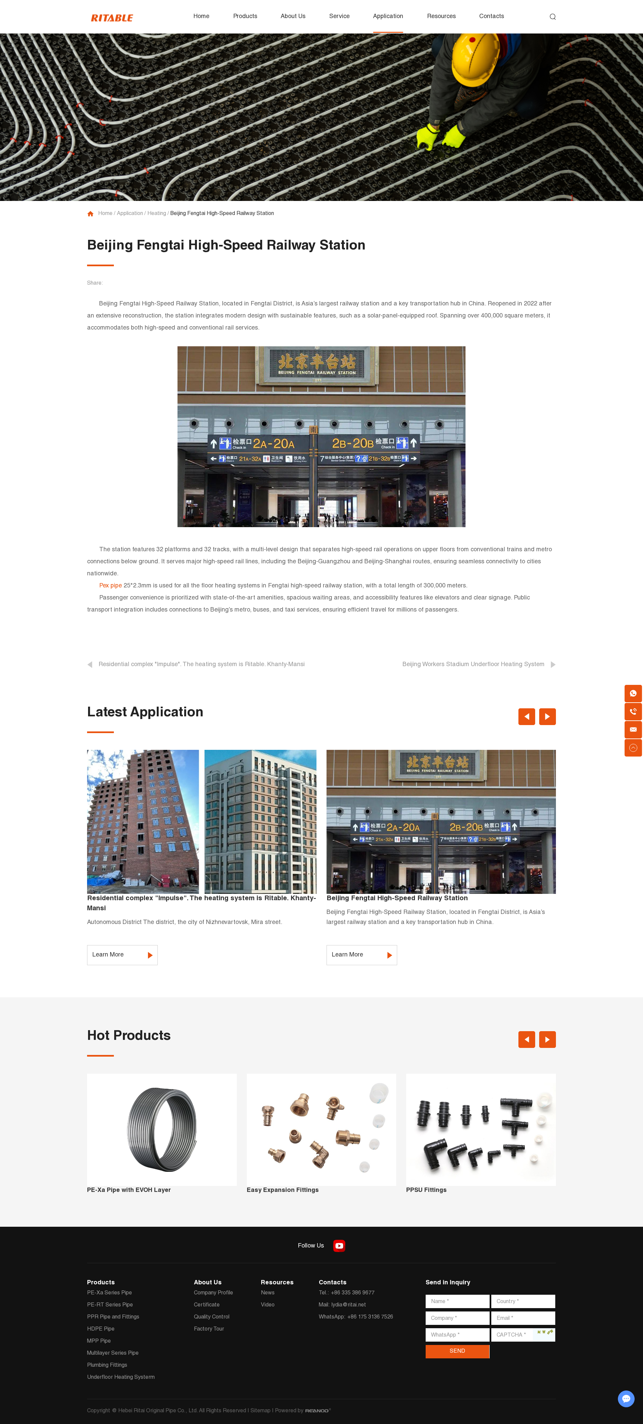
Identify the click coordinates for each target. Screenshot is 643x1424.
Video (268, 1305)
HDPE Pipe (101, 1329)
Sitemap (261, 1411)
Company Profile (213, 1293)
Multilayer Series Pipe (113, 1353)
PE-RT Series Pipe (110, 1305)
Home (201, 17)
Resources (441, 17)
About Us (293, 17)
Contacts (491, 17)
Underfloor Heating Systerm (121, 1377)
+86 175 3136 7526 (370, 1317)
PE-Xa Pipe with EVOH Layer (129, 1191)
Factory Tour (209, 1329)
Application (388, 17)
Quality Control (211, 1317)
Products (245, 17)
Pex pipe (110, 586)
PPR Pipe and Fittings (113, 1317)
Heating (156, 214)
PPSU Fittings (426, 1191)
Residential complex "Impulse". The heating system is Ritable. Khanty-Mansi (201, 904)
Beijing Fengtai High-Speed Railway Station (397, 899)
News (268, 1293)
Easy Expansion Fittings (283, 1191)
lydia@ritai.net (349, 1305)
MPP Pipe (99, 1341)
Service (339, 17)
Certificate (207, 1305)
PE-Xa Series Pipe (109, 1293)
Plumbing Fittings (107, 1365)
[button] (526, 716)
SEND (457, 1351)
